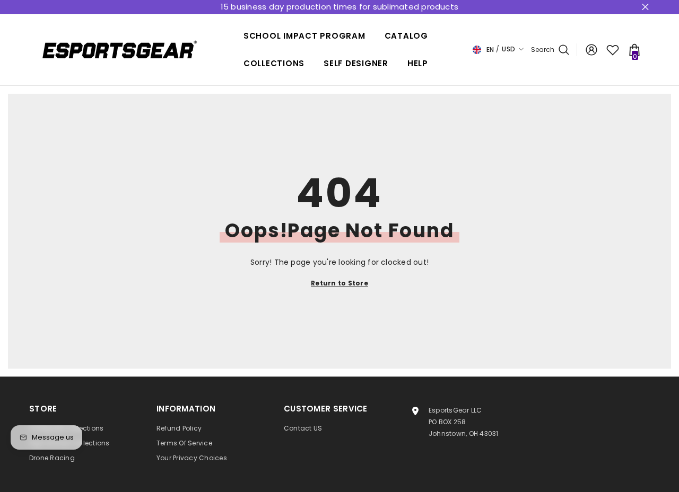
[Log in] (591, 49)
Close (645, 7)
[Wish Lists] (613, 49)
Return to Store (339, 283)
